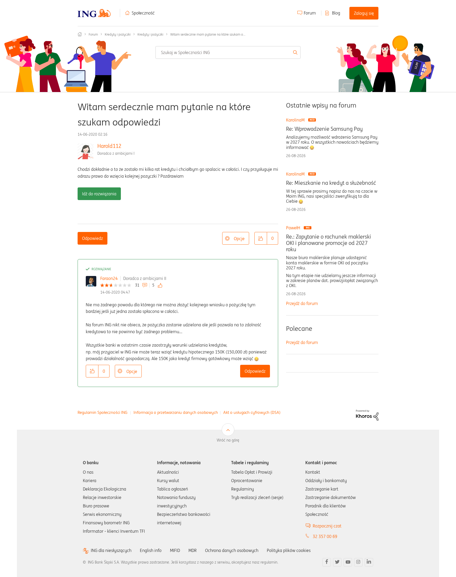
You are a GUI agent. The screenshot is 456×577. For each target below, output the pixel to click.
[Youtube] (348, 562)
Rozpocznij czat (327, 525)
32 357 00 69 (325, 536)
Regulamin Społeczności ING (102, 412)
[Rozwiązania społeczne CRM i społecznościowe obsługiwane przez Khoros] (367, 414)
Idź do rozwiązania (99, 193)
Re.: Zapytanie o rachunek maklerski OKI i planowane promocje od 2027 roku (328, 243)
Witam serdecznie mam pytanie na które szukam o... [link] (207, 34)
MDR (192, 550)
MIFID (175, 550)
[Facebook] (326, 562)
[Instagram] (358, 562)
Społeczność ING (80, 34)
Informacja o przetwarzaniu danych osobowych (176, 412)
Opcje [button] (239, 238)
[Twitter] (337, 562)
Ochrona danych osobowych (231, 550)
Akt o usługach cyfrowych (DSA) (252, 412)
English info (151, 550)
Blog (336, 13)
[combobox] (228, 52)
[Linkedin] (369, 562)
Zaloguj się (364, 13)
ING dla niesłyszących (111, 550)
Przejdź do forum (302, 303)
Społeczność (143, 13)
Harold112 (109, 146)
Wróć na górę (228, 440)
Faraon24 (109, 278)
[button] (260, 238)
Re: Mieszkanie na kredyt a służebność (331, 183)
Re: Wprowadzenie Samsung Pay (324, 129)
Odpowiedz (92, 238)
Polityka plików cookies (289, 550)
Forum (310, 13)
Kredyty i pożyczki (118, 34)
